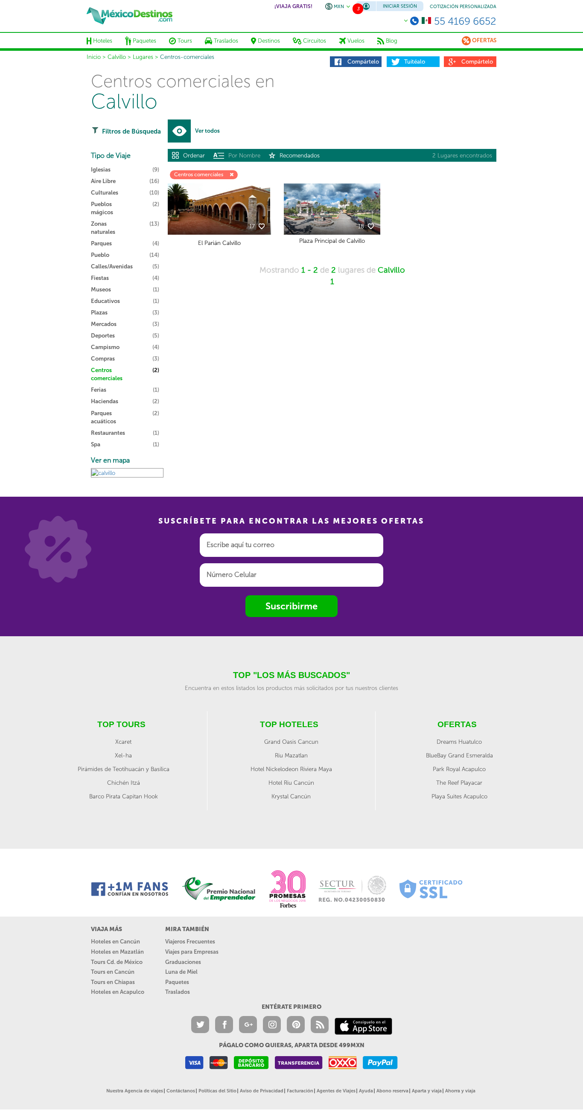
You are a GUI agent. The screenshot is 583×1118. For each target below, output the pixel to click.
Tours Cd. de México (117, 962)
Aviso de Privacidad (261, 1091)
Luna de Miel (181, 972)
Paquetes (177, 982)
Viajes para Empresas (192, 952)
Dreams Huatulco (459, 741)
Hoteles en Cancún (115, 941)
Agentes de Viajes (336, 1091)
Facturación (300, 1091)
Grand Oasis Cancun (291, 741)
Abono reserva (392, 1091)
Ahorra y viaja (460, 1091)
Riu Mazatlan (291, 755)
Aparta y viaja (427, 1091)
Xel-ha (123, 755)
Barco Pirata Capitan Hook (123, 796)
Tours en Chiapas (113, 982)
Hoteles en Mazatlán (117, 952)
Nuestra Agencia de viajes (134, 1091)
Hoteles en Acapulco (117, 992)
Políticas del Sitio (217, 1091)
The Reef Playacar (459, 782)
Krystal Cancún (291, 796)
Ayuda (366, 1091)
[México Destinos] (129, 15)
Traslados (177, 992)
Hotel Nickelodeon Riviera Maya (291, 769)
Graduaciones (183, 962)
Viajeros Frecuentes (190, 941)
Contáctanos (180, 1091)
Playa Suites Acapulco (459, 796)
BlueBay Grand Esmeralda (459, 755)
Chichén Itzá (123, 782)
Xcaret (123, 741)
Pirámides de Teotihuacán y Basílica (123, 769)
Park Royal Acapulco (459, 769)
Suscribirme (291, 606)
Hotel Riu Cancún (291, 782)
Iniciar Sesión (400, 6)
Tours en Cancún (112, 972)
